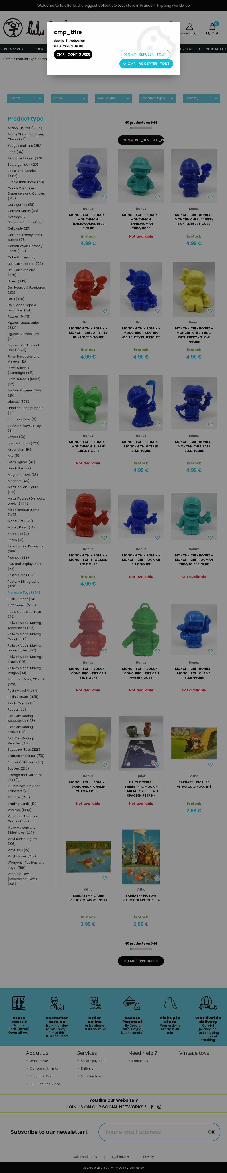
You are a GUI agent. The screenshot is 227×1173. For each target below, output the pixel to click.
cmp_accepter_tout (148, 63)
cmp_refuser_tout (146, 54)
